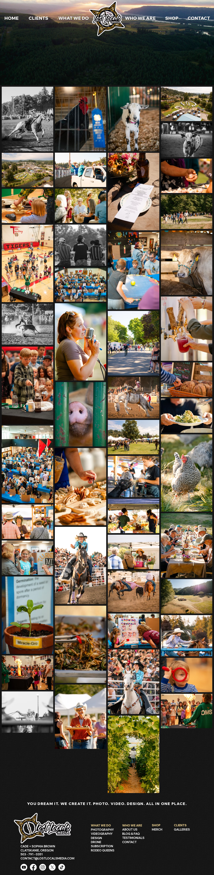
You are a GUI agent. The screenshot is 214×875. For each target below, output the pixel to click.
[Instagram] (42, 867)
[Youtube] (24, 867)
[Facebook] (33, 867)
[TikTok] (61, 867)
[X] (52, 867)
